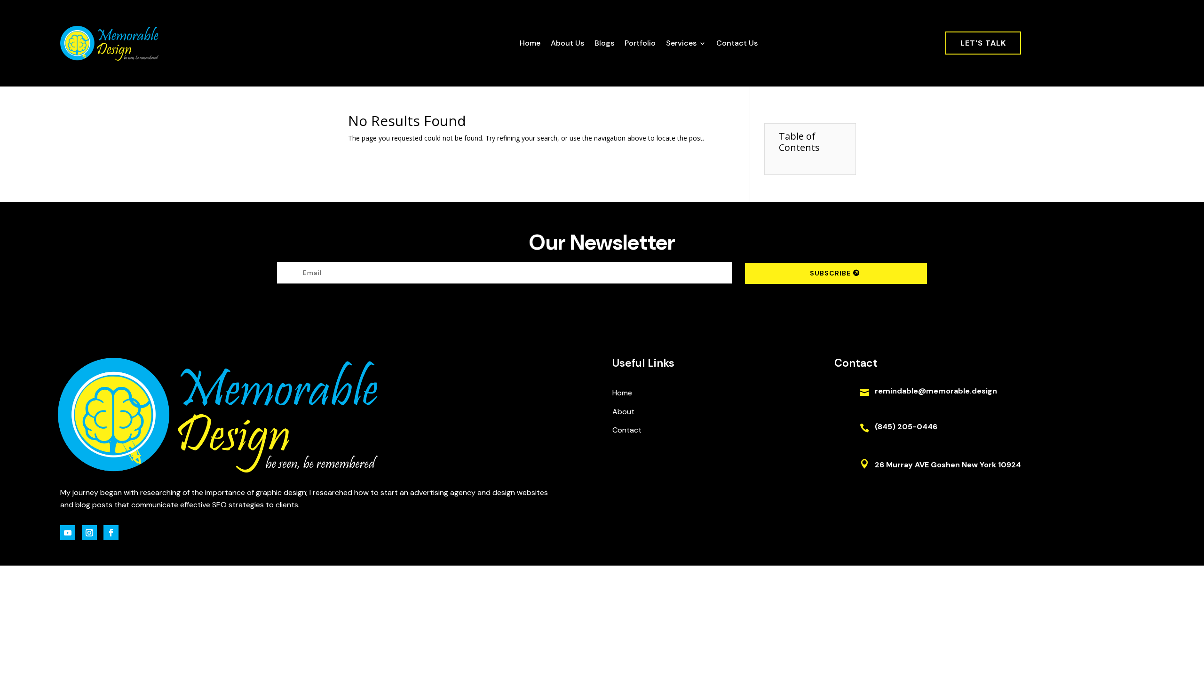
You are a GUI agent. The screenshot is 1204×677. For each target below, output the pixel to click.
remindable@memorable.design (936, 391)
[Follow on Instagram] (89, 532)
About (623, 412)
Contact (627, 430)
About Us (567, 43)
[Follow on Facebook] (111, 532)
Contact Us (737, 43)
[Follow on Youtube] (67, 532)
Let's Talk (983, 43)
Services (681, 43)
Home (530, 43)
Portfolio (640, 43)
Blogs (604, 43)
